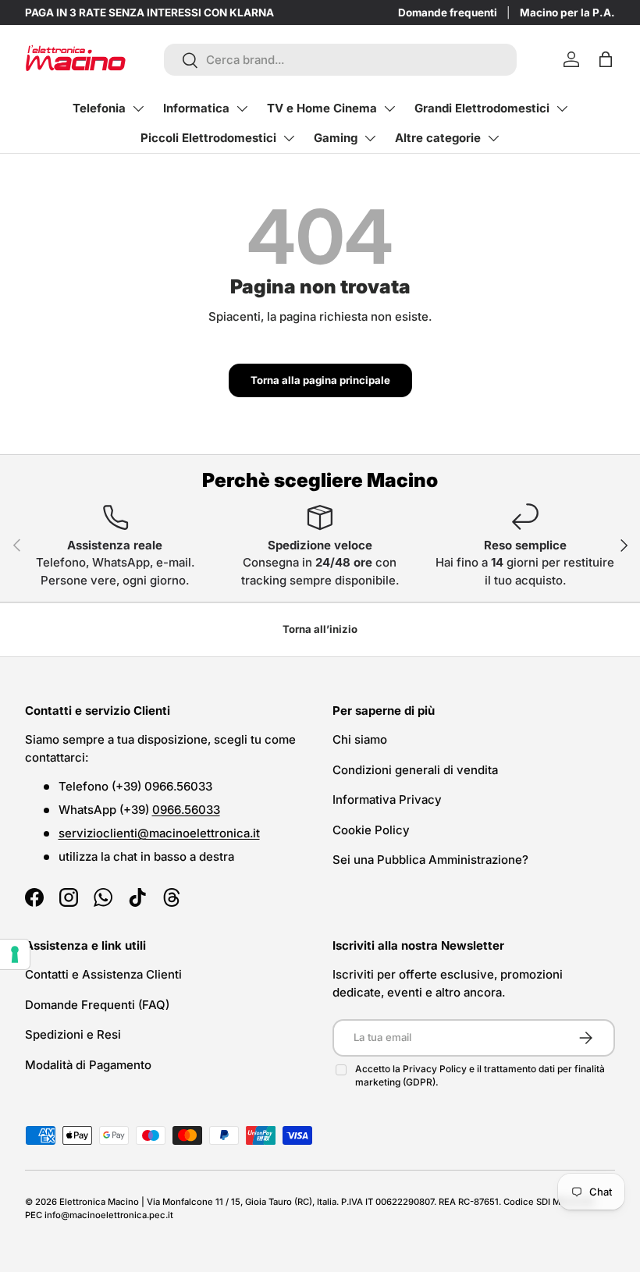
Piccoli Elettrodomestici (208, 137)
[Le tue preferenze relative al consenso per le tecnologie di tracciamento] (15, 954)
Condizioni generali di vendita (415, 769)
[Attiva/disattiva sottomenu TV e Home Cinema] (389, 108)
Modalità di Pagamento (88, 1064)
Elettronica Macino (99, 1201)
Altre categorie (438, 137)
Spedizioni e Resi (73, 1034)
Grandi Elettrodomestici (481, 108)
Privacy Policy (436, 1069)
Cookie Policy (371, 830)
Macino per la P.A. (567, 12)
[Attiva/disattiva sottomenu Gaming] (370, 138)
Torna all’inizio (320, 629)
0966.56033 (186, 809)
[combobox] (340, 60)
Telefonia (99, 108)
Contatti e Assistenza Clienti (103, 974)
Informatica (196, 108)
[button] (605, 59)
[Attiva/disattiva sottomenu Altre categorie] (493, 138)
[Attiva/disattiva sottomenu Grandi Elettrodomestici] (562, 108)
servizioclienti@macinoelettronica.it (159, 833)
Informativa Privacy (387, 799)
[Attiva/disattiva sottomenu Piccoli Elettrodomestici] (288, 138)
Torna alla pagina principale (320, 380)
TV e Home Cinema (322, 108)
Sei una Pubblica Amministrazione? (430, 859)
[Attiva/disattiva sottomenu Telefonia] (138, 108)
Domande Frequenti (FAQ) (97, 1004)
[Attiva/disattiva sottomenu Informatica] (242, 108)
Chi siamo (359, 739)
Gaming (335, 137)
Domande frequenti (447, 12)
